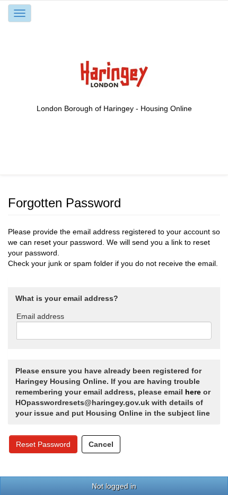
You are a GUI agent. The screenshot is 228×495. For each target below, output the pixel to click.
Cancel (101, 444)
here (193, 392)
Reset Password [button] (43, 444)
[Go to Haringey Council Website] (114, 73)
